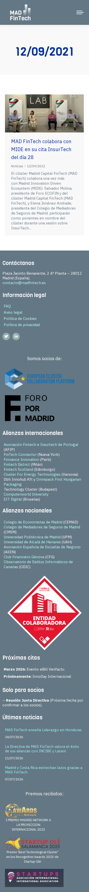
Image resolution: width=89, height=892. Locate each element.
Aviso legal (13, 312)
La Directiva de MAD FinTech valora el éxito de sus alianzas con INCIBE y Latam (42, 748)
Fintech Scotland (18, 469)
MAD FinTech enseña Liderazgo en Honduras (43, 729)
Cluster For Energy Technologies (32, 474)
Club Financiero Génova (24, 556)
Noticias (17, 166)
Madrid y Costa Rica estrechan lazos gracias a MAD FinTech (43, 769)
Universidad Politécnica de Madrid (32, 537)
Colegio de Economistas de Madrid (33, 522)
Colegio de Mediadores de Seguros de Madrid (42, 527)
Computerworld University (26, 494)
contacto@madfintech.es (24, 282)
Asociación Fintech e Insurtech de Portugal (41, 444)
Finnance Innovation (21, 459)
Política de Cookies (20, 318)
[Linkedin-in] (16, 336)
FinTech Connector (20, 454)
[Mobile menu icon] (80, 12)
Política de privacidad (22, 324)
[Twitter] (6, 336)
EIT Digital (13, 499)
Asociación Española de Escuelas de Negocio (42, 547)
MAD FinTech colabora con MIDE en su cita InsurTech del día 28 (41, 149)
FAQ (7, 306)
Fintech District (17, 464)
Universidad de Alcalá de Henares (32, 542)
